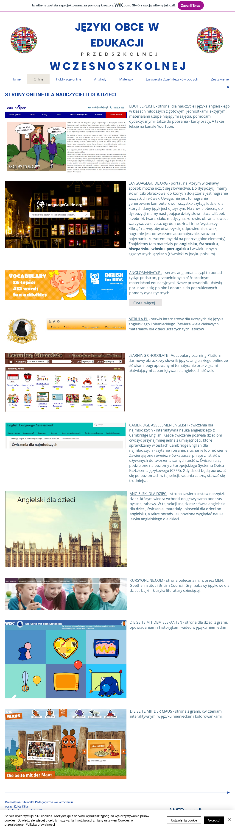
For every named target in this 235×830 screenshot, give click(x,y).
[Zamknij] (229, 820)
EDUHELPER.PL (142, 106)
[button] (126, 79)
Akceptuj (214, 820)
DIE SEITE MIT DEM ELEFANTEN (156, 622)
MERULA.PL (138, 318)
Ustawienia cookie (184, 820)
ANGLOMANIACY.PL (145, 272)
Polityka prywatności (40, 824)
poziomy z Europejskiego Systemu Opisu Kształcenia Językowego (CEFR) (176, 468)
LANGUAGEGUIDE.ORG (148, 183)
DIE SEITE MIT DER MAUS (151, 711)
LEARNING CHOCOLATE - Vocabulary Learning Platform (176, 355)
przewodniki (198, 282)
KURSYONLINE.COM (146, 580)
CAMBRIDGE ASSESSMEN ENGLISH (158, 425)
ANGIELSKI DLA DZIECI (148, 493)
